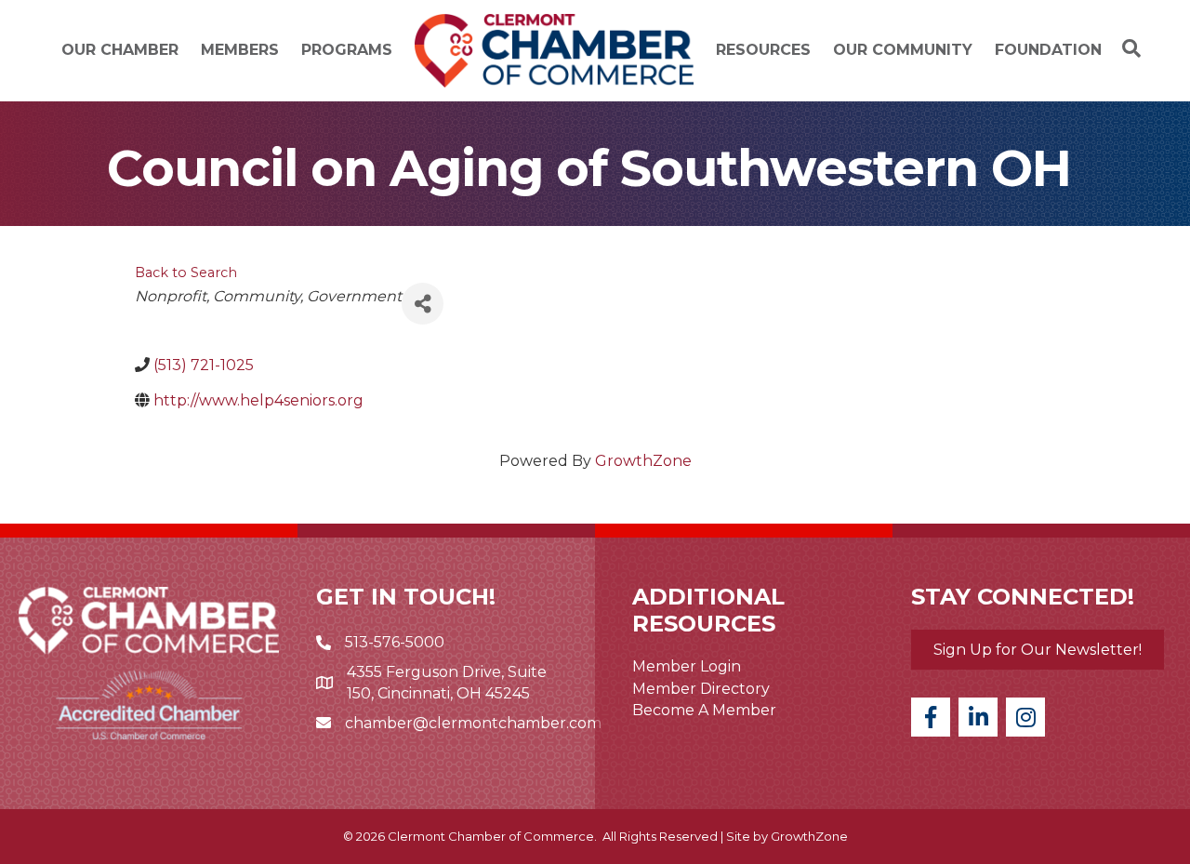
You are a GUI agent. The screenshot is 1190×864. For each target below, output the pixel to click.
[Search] (1127, 48)
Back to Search (186, 272)
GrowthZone (643, 461)
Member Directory (701, 689)
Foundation (1048, 50)
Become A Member (704, 710)
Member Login (686, 666)
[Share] (422, 304)
